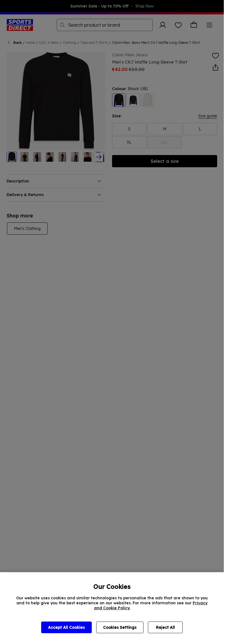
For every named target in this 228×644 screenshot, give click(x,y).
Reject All (165, 627)
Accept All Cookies (66, 627)
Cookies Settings (120, 627)
